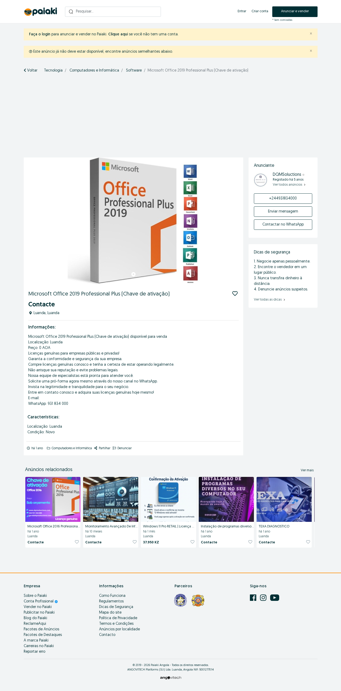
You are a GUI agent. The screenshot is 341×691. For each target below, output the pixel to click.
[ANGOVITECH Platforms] (170, 678)
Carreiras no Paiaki (39, 646)
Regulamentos (111, 601)
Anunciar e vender (295, 11)
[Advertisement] (170, 117)
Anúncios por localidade (119, 629)
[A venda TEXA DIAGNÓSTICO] (284, 498)
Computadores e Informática (94, 71)
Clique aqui (118, 34)
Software (134, 71)
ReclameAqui (35, 624)
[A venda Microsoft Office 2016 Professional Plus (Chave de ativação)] (53, 498)
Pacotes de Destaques (43, 635)
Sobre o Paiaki (35, 596)
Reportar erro (34, 652)
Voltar (31, 71)
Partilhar (104, 448)
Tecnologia (53, 71)
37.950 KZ (151, 542)
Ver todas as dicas (268, 299)
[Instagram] (263, 598)
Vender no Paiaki (38, 607)
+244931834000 (283, 199)
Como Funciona (112, 596)
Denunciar (124, 448)
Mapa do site (110, 613)
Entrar (242, 11)
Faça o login (39, 34)
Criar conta (259, 11)
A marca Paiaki (36, 641)
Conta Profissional (39, 601)
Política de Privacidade (118, 618)
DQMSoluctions (287, 175)
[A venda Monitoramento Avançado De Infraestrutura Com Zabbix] (111, 498)
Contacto (107, 635)
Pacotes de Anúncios (41, 629)
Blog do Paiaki (35, 618)
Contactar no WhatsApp (283, 225)
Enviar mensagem (283, 212)
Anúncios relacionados (48, 470)
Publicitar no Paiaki (39, 613)
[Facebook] (253, 598)
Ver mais (307, 470)
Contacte (35, 542)
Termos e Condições (116, 624)
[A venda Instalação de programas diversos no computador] (226, 498)
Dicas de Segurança (116, 607)
